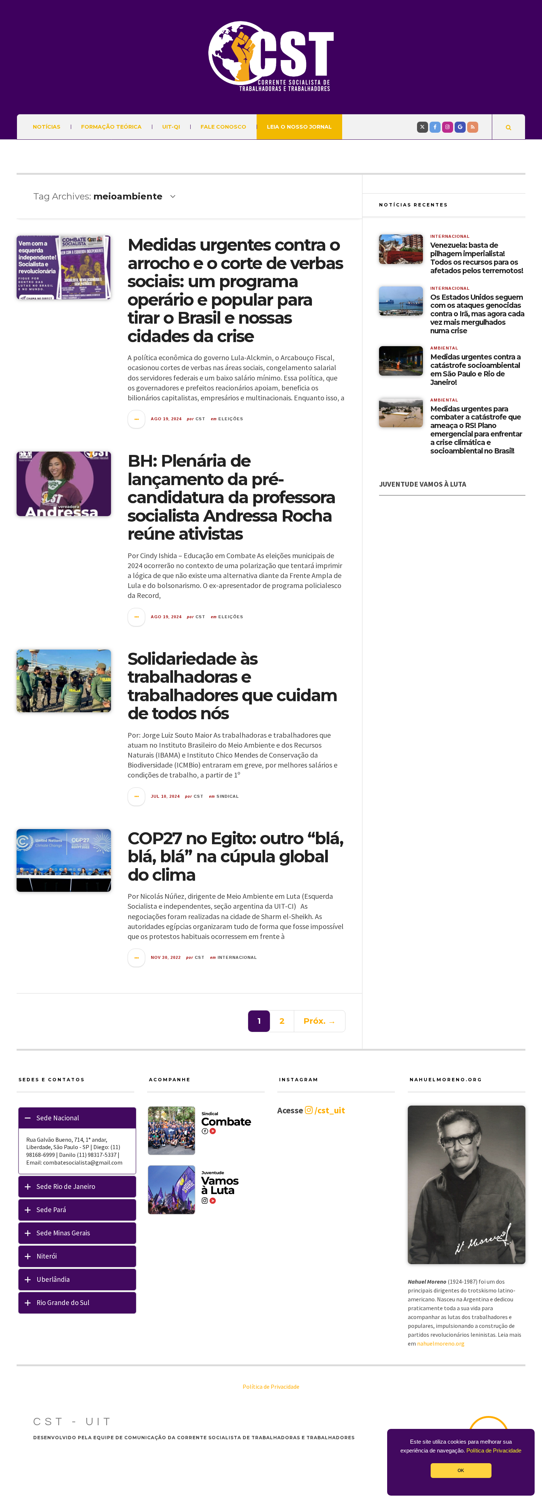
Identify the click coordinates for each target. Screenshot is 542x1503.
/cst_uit (329, 1110)
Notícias (46, 126)
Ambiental (444, 348)
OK (461, 1470)
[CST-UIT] (271, 56)
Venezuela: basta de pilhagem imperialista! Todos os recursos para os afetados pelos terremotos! (476, 258)
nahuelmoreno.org (441, 1343)
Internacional (237, 957)
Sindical (227, 796)
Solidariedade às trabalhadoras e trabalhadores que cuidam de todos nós (232, 686)
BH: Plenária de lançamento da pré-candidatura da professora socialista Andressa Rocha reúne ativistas (231, 497)
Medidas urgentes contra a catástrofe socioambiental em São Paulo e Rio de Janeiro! (475, 369)
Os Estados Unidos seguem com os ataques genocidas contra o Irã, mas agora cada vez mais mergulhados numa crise (477, 314)
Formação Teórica (111, 126)
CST (200, 419)
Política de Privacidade (493, 1451)
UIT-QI (171, 126)
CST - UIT (73, 1421)
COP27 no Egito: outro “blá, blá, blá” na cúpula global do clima (235, 856)
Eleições (230, 419)
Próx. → (319, 1021)
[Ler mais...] (137, 419)
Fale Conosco (223, 126)
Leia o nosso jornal (299, 126)
